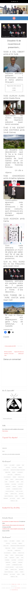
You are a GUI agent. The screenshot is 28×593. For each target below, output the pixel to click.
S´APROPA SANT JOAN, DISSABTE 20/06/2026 (12, 528)
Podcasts (4, 448)
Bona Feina (7, 472)
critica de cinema (19, 479)
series (18, 498)
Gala (3, 451)
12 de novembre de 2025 (10, 346)
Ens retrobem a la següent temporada (10, 521)
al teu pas (14, 467)
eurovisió (20, 486)
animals (20, 467)
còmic (17, 481)
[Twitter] (13, 1)
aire (23, 465)
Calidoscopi (20, 472)
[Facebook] (11, 1)
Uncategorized (6, 36)
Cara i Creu (10, 474)
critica (11, 479)
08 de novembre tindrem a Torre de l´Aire (9, 353)
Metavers (21, 493)
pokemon (6, 498)
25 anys (5, 465)
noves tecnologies (9, 496)
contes (6, 479)
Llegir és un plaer (9, 491)
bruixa (13, 472)
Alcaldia (8, 467)
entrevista (8, 486)
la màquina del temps (17, 488)
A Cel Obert (11, 465)
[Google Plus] (15, 1)
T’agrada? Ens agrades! (10, 437)
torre (23, 498)
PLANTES (21, 496)
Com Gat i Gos (21, 477)
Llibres (6, 493)
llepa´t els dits (19, 491)
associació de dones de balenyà (18, 469)
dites (22, 481)
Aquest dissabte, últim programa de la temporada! (13, 525)
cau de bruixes (7, 477)
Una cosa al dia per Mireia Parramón (11, 454)
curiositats (11, 481)
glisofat (8, 488)
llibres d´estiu (13, 493)
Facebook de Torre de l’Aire (11, 508)
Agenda (18, 465)
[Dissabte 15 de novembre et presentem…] (14, 30)
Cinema (14, 477)
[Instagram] (17, 1)
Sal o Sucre (12, 498)
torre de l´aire (14, 500)
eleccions (13, 484)
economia (7, 484)
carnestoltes (17, 474)
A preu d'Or (5, 469)
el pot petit (20, 484)
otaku (16, 496)
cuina (6, 481)
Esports (14, 486)
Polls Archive (5, 431)
